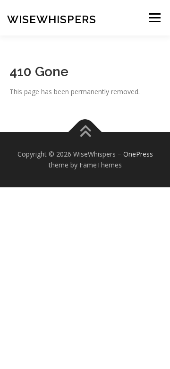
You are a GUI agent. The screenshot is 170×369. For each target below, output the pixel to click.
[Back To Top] (85, 132)
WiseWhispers (51, 19)
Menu (154, 17)
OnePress (138, 153)
